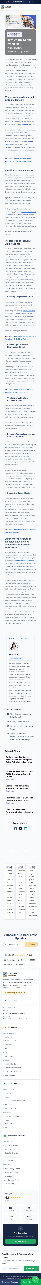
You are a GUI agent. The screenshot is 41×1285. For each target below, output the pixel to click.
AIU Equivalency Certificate (14, 1101)
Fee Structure (9, 1149)
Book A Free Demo (30, 1282)
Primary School (10, 1041)
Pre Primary (8, 1037)
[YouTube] (15, 1000)
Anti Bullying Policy (11, 1180)
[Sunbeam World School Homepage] (10, 974)
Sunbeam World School (25, 560)
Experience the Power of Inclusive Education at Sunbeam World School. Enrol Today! (22, 737)
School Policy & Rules (12, 1168)
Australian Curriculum (15, 964)
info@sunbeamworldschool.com (14, 1013)
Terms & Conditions (11, 1172)
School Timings (10, 1157)
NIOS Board (8, 1056)
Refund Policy (9, 1184)
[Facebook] (5, 1000)
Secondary (8, 1048)
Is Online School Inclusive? (20, 722)
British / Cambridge (11, 1064)
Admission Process (11, 1145)
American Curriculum (12, 1068)
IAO (30, 955)
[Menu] (38, 7)
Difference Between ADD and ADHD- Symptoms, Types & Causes (19, 774)
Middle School (9, 1044)
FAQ (6, 1127)
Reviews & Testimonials (13, 1116)
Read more (10, 765)
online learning (29, 124)
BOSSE (32, 960)
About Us (7, 1093)
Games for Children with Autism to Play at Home (17, 787)
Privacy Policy (9, 1176)
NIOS (22, 960)
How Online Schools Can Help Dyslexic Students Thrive (19, 799)
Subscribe (31, 944)
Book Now (22, 1241)
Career (7, 1097)
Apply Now (8, 1160)
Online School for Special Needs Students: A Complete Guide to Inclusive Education (19, 759)
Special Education (11, 1075)
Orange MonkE (29, 1279)
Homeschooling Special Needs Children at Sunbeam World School (18, 161)
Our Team (8, 1105)
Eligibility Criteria (11, 1153)
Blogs (6, 1120)
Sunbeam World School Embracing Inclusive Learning (19, 810)
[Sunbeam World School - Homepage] (6, 7)
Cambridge (11, 960)
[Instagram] (10, 1000)
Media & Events (10, 1124)
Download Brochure (10, 1282)
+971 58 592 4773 (13, 2)
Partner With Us (10, 1108)
